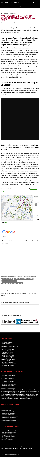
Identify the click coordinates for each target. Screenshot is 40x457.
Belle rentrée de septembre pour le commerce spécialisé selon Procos (18, 293)
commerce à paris (7, 278)
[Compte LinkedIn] (17, 448)
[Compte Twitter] (15, 448)
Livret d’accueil (9, 447)
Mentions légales (8, 448)
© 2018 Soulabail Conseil (25, 448)
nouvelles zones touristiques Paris (12, 283)
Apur (6, 222)
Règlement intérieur (19, 447)
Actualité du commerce (8, 13)
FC (15, 23)
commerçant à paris (29, 276)
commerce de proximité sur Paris (24, 278)
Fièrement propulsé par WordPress (10, 454)
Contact (3, 447)
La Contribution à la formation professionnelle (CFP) (16, 301)
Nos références (29, 447)
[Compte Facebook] (13, 448)
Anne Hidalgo (6, 276)
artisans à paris (17, 276)
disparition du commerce (9, 281)
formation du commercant (10, 2)
